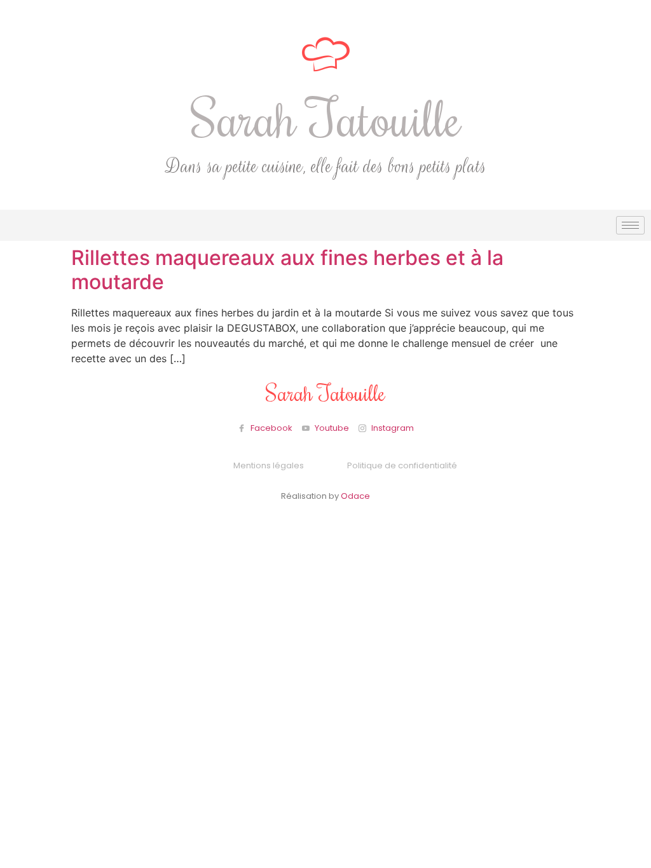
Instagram (391, 428)
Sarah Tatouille (326, 117)
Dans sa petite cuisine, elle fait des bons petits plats (325, 167)
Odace (355, 496)
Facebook (270, 428)
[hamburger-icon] (630, 225)
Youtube (331, 428)
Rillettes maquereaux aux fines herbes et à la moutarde (287, 269)
